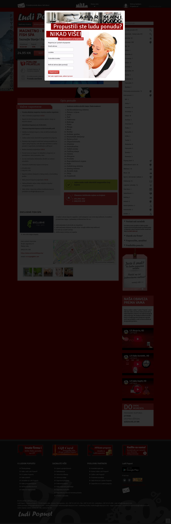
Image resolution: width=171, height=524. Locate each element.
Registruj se (54, 72)
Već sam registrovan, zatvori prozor (60, 76)
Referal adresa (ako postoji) (57, 65)
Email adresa (52, 46)
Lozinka (51, 52)
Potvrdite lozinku (54, 58)
